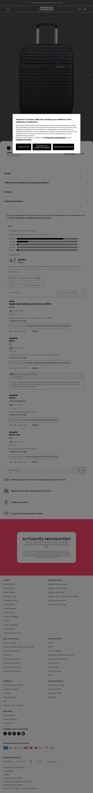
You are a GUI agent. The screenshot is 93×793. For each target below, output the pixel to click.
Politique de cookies (24, 140)
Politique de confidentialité (55, 138)
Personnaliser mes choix (63, 147)
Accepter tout (23, 147)
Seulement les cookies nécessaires (42, 147)
